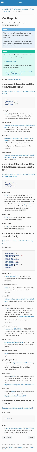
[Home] (3, 9)
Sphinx (11, 447)
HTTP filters (7, 11)
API (6, 9)
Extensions (24, 9)
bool (6, 353)
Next (30, 437)
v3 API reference (14, 9)
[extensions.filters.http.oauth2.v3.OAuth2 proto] (17, 408)
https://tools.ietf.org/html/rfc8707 (15, 396)
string (6, 114)
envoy (20, 2)
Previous (8, 437)
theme (20, 447)
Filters (32, 9)
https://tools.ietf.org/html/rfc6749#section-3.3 (19, 384)
